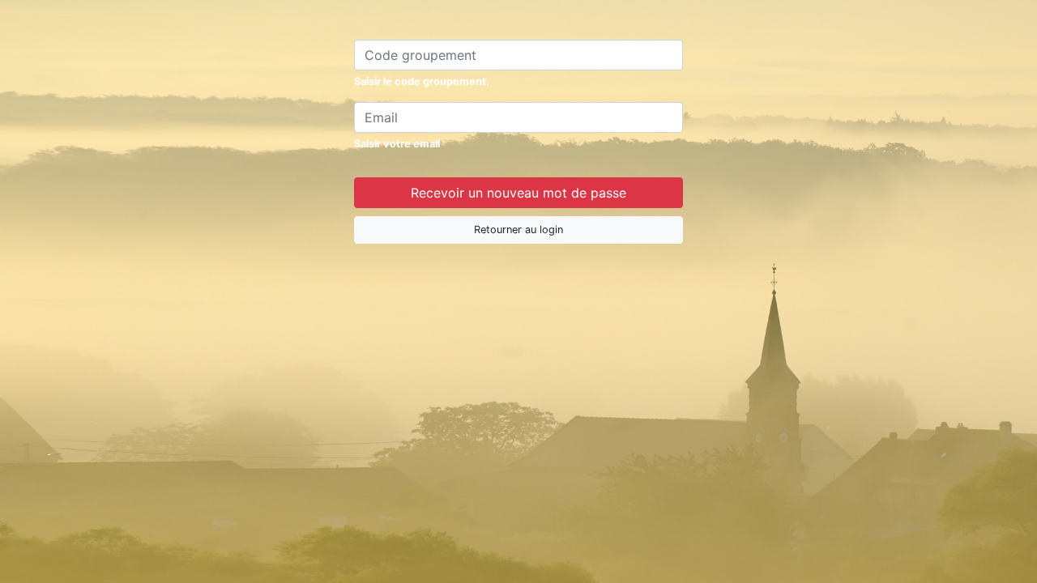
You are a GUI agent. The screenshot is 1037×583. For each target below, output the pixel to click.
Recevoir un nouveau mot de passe (518, 193)
